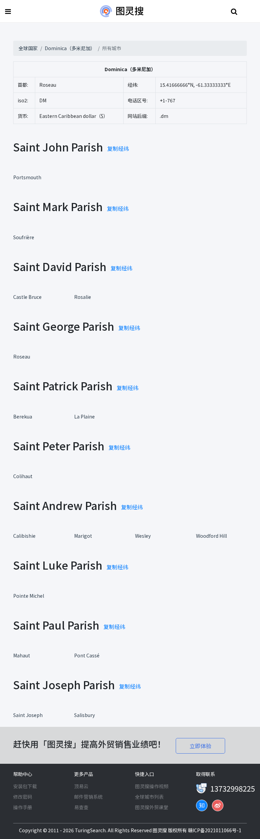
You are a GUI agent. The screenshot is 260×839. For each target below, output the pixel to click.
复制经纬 (118, 148)
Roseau (21, 356)
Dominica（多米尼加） (70, 48)
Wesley (143, 535)
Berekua (22, 416)
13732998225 (232, 788)
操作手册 (22, 807)
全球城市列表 (149, 796)
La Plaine (84, 416)
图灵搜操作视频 (151, 786)
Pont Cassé (87, 655)
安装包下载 (25, 786)
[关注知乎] (202, 805)
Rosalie (82, 296)
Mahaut (21, 655)
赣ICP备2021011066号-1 (214, 830)
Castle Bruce (27, 296)
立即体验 (200, 746)
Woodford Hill (211, 535)
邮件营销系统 (88, 796)
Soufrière (23, 237)
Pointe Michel (28, 595)
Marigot (83, 535)
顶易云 (81, 786)
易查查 (81, 807)
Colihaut (22, 476)
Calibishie (24, 535)
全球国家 (28, 48)
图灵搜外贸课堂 (151, 807)
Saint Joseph (28, 715)
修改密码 (22, 796)
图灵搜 (160, 830)
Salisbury (84, 715)
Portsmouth (27, 177)
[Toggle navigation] (9, 11)
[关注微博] (217, 805)
